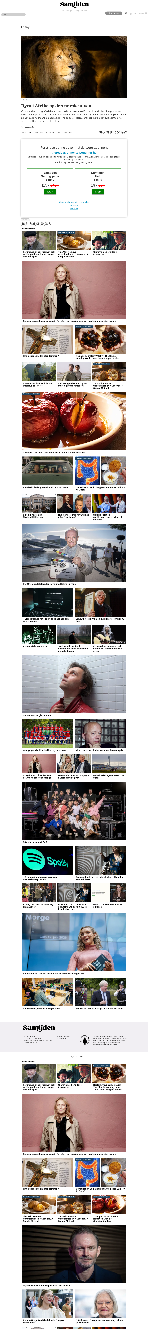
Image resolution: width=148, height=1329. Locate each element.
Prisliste (74, 205)
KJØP (50, 192)
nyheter (25, 220)
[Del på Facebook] (100, 132)
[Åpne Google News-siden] (125, 132)
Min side (74, 209)
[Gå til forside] (74, 4)
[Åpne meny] (142, 13)
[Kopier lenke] (114, 132)
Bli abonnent (114, 13)
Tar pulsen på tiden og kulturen (74, 10)
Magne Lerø (61, 1038)
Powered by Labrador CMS (74, 1057)
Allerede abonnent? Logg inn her (74, 152)
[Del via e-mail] (111, 132)
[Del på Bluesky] (118, 132)
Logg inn (132, 13)
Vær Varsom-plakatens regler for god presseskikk (109, 1037)
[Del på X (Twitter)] (104, 132)
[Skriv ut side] (121, 132)
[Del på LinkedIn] (107, 132)
